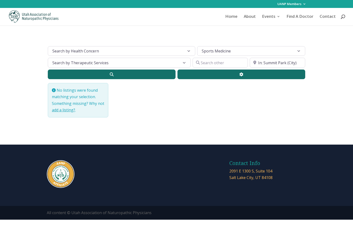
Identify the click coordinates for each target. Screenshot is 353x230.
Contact (328, 17)
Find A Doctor (299, 17)
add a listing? (63, 110)
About (250, 17)
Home (231, 17)
